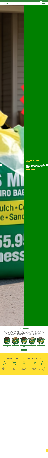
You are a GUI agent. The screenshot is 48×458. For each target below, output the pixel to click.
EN (41, 1)
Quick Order (47, 450)
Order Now (38, 3)
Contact (35, 3)
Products (22, 3)
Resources (25, 3)
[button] (1, 165)
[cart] (44, 1)
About (32, 3)
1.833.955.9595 (37, 1)
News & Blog (29, 3)
